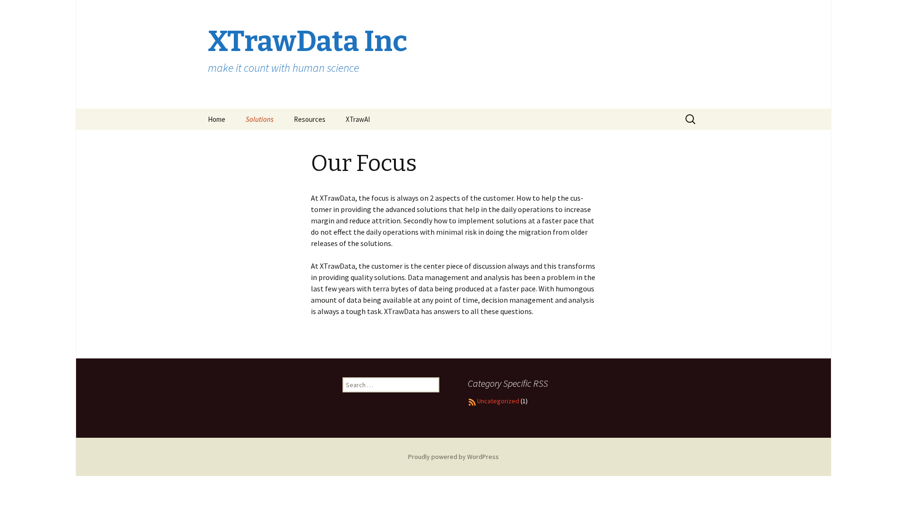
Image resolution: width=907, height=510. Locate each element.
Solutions (260, 119)
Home (216, 119)
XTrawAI (358, 119)
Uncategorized (498, 401)
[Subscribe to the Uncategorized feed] (472, 401)
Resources (309, 119)
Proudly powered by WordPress (453, 456)
